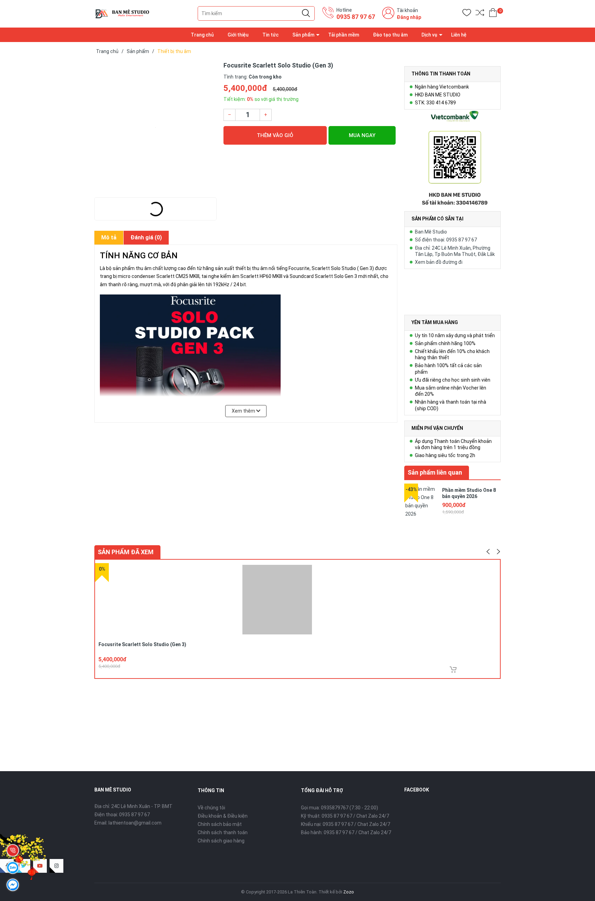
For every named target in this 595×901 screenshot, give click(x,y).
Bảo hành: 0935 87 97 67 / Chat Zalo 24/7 (346, 832)
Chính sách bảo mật (220, 824)
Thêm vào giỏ (275, 135)
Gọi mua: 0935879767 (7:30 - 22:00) (339, 807)
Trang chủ (202, 35)
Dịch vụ (429, 35)
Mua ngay (362, 135)
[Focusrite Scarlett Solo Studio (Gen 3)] (155, 127)
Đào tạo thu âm (390, 35)
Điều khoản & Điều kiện (223, 816)
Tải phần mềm (343, 35)
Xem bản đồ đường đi (438, 262)
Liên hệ (459, 35)
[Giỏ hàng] (493, 14)
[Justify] (306, 13)
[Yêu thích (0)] (466, 14)
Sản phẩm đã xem (126, 552)
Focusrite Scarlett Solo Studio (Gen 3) (142, 644)
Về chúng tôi (211, 807)
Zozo (348, 891)
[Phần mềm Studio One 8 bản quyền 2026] (421, 501)
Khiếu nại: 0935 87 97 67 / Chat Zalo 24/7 (345, 824)
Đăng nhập (409, 17)
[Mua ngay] (453, 669)
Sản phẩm (303, 35)
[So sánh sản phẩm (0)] (480, 14)
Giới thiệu (238, 35)
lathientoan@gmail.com (134, 823)
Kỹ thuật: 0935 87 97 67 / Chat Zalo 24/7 (345, 816)
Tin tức (270, 35)
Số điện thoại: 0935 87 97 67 (446, 239)
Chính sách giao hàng (221, 840)
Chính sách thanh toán (223, 832)
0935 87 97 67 (355, 16)
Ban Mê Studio (431, 232)
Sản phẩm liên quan (435, 472)
